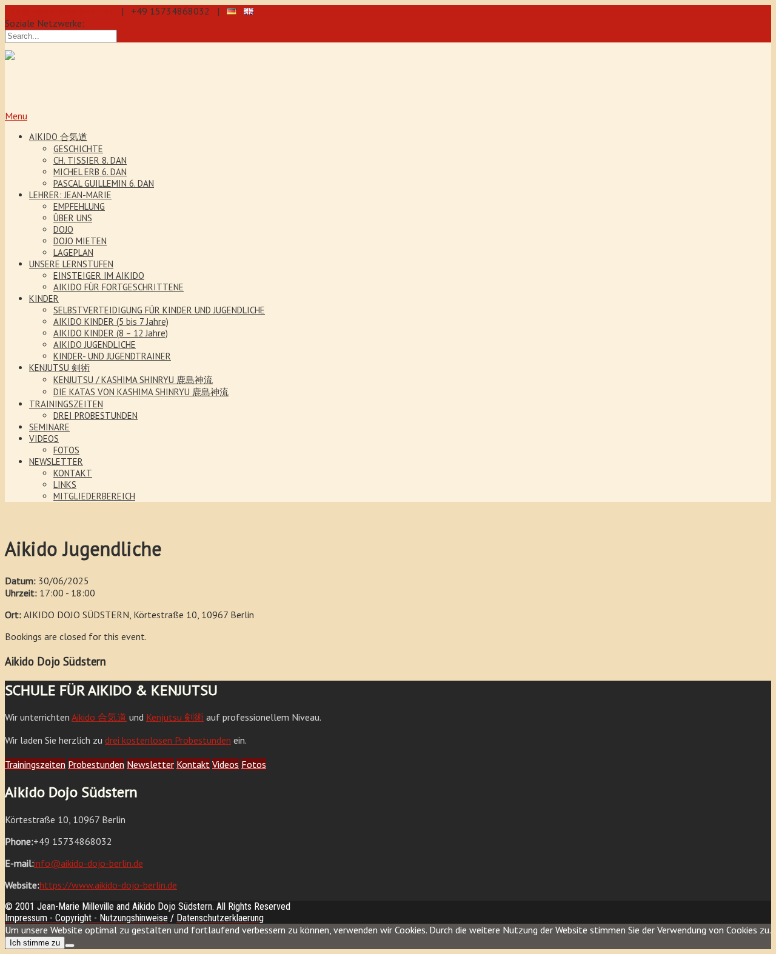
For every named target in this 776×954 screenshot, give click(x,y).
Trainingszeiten (35, 764)
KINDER (44, 298)
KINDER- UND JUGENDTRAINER (112, 356)
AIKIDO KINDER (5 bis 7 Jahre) (111, 321)
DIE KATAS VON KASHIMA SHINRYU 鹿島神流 (141, 392)
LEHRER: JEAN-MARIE (70, 195)
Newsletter (150, 764)
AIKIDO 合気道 (58, 136)
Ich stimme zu (35, 942)
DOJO (63, 229)
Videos (225, 764)
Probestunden (96, 764)
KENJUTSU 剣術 (59, 367)
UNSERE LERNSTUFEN (71, 264)
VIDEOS (44, 438)
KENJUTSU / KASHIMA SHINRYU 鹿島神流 (133, 379)
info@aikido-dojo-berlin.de (59, 11)
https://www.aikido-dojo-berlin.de (108, 885)
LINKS (64, 484)
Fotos (253, 764)
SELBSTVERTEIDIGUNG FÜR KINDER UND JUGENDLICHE (159, 310)
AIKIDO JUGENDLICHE (94, 344)
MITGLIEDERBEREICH (94, 496)
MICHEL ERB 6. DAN (90, 172)
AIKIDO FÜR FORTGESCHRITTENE (118, 287)
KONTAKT (72, 473)
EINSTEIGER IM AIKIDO (98, 275)
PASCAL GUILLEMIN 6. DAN (103, 183)
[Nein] (70, 945)
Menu (16, 116)
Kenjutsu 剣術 (175, 717)
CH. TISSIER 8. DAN (90, 160)
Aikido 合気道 (99, 717)
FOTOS (66, 450)
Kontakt (193, 764)
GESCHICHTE (78, 149)
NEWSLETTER (56, 461)
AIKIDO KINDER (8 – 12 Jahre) (110, 333)
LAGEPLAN (73, 252)
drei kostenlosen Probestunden (168, 740)
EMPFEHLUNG (79, 206)
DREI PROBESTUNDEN (95, 415)
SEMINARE (49, 427)
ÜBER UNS (72, 218)
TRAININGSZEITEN (66, 404)
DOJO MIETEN (80, 241)
